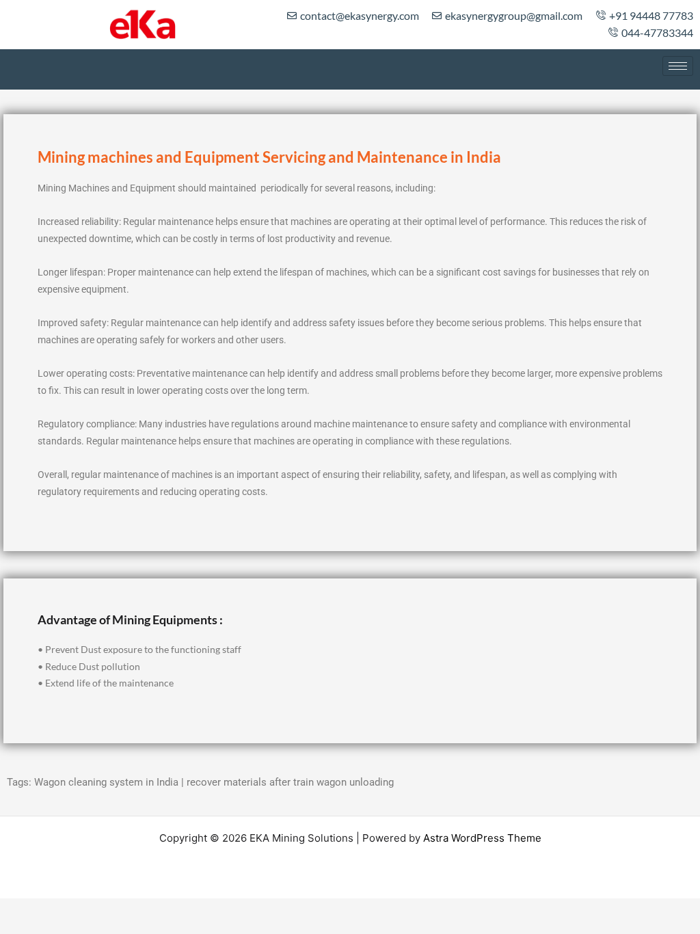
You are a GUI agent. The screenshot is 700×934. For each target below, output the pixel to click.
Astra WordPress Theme (482, 837)
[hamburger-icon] (677, 66)
